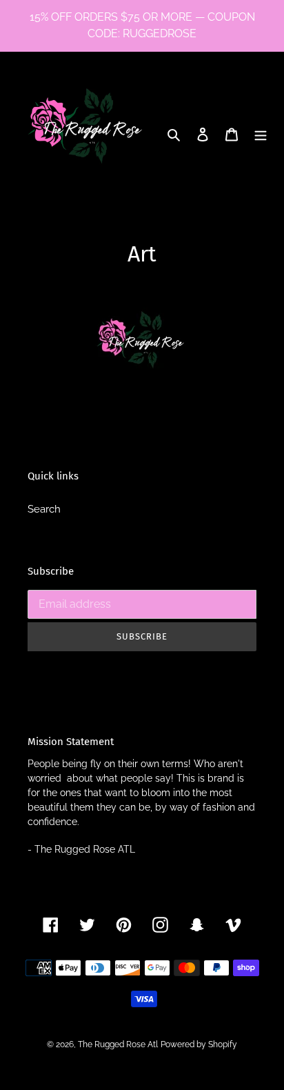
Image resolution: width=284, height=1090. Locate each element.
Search (44, 509)
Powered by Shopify (199, 1044)
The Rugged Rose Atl (118, 1044)
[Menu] (260, 134)
